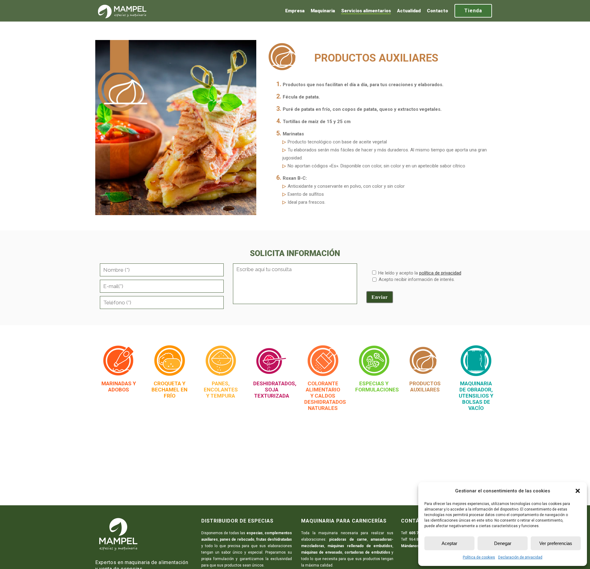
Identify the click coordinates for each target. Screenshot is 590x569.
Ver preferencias (555, 543)
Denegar (502, 543)
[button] (578, 491)
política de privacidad (440, 273)
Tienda (473, 11)
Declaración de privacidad (520, 557)
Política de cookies (479, 557)
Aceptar (449, 543)
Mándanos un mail (416, 546)
